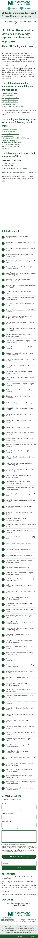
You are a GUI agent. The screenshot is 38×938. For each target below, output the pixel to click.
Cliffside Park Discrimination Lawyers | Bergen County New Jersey (19, 317)
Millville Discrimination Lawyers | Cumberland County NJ (17, 519)
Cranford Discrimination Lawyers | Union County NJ (20, 323)
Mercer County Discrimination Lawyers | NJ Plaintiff (20, 494)
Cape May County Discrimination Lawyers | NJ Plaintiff (20, 304)
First (3, 810)
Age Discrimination (8, 96)
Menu (20, 936)
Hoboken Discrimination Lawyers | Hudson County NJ (20, 415)
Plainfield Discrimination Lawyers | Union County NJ (20, 647)
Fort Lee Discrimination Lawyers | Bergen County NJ (20, 384)
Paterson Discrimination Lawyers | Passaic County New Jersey (20, 629)
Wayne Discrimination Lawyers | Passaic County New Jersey (19, 764)
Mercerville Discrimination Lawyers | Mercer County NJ (21, 501)
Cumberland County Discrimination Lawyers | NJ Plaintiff (21, 329)
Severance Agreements (9, 140)
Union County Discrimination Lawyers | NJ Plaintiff (20, 739)
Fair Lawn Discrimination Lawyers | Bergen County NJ (20, 378)
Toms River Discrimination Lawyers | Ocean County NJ (20, 721)
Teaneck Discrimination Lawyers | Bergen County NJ (20, 715)
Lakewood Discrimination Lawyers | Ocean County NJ (20, 457)
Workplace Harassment (9, 130)
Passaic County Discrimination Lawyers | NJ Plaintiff (20, 616)
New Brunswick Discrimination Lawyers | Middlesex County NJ (20, 561)
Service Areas (18, 21)
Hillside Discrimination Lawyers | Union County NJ (19, 409)
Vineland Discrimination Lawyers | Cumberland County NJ (17, 752)
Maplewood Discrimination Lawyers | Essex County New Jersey (20, 488)
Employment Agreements (10, 146)
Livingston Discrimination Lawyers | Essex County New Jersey (20, 470)
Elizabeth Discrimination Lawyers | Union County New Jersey (20, 354)
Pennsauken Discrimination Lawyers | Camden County (19, 635)
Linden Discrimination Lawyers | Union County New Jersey (19, 464)
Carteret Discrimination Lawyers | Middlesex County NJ (21, 310)
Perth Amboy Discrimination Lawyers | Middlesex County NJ (19, 641)
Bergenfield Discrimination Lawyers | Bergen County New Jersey (21, 267)
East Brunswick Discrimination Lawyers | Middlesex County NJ (19, 335)
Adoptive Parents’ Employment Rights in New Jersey (19, 894)
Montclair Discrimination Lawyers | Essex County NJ (20, 531)
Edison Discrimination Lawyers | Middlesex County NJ (20, 347)
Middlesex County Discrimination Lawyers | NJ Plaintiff (20, 507)
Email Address (7, 821)
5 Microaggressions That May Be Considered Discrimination (17, 877)
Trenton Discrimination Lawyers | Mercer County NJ (20, 727)
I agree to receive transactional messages (14, 844)
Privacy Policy (7, 851)
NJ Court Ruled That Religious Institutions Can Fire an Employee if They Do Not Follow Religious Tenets (19, 886)
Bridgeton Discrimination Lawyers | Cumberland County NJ (18, 280)
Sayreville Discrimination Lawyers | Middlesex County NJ (18, 684)
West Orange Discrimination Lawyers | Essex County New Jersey (21, 782)
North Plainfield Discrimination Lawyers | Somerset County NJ (20, 579)
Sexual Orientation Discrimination (13, 106)
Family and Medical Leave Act (11, 142)
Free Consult (27, 8)
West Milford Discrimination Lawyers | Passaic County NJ (19, 770)
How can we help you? (10, 829)
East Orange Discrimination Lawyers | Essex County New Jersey (21, 341)
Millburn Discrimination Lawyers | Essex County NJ (19, 513)
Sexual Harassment (8, 132)
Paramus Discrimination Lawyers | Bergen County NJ (20, 610)
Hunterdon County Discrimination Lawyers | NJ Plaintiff (21, 433)
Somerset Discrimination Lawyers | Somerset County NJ (21, 702)
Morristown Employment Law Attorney (19, 555)
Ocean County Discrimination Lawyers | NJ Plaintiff (20, 592)
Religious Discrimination (10, 102)
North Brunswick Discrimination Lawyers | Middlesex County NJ (20, 573)
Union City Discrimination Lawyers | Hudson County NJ (21, 733)
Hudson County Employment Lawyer (18, 427)
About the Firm (9, 21)
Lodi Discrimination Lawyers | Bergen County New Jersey (18, 476)
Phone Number (7, 813)
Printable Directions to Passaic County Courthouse (19, 172)
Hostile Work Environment (10, 134)
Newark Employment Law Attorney (17, 567)
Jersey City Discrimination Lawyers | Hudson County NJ (21, 445)
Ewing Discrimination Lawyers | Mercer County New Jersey (19, 372)
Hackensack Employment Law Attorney (19, 403)
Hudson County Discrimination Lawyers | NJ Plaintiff (21, 421)
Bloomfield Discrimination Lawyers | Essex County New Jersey (20, 274)
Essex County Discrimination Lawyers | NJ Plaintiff (20, 366)
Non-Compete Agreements (11, 144)
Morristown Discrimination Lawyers (18, 550)
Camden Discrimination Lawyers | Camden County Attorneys (20, 298)
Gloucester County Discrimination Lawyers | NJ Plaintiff (21, 397)
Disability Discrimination (10, 100)
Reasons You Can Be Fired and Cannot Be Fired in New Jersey (18, 890)
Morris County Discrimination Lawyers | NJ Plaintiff (20, 537)
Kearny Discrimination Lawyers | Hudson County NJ (20, 451)
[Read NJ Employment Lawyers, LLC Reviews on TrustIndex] (7, 919)
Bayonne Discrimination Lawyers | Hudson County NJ (20, 249)
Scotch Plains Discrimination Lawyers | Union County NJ (19, 690)
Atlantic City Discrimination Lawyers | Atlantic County (18, 237)
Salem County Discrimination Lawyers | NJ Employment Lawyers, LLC (20, 678)
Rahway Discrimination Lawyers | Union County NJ (19, 659)
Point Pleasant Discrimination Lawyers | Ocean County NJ (19, 653)
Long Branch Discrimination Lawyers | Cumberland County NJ (19, 482)
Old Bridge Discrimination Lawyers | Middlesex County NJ (18, 598)
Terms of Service (18, 851)
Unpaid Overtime (7, 136)
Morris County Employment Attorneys (18, 544)
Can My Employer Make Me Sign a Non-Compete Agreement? (18, 882)
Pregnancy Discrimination (10, 98)
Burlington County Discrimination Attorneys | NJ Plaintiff (20, 286)
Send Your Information (18, 857)
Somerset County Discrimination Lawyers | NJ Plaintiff (20, 696)
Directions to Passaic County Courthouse (15, 168)
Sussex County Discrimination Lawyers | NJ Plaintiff (20, 709)
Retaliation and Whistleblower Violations (15, 138)
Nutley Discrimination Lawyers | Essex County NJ (19, 586)
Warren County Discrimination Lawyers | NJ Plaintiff (20, 758)
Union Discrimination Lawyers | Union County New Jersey (19, 745)
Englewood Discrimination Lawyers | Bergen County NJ (21, 360)
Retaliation (5, 148)
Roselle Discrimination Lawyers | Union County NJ (19, 672)
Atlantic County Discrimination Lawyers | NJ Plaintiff (20, 243)
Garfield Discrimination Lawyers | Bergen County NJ (20, 390)
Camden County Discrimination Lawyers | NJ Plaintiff (21, 292)
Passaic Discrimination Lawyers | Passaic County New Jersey (20, 622)
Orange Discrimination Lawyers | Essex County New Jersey (19, 604)
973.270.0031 (28, 932)
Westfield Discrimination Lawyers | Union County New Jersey (20, 788)
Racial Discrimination (9, 104)
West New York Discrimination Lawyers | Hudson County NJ (19, 776)
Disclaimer (21, 926)
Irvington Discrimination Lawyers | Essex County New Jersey (19, 439)
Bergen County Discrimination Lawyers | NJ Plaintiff (20, 261)
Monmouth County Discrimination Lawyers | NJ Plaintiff (21, 525)
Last (21, 810)
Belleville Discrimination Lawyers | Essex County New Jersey (19, 255)
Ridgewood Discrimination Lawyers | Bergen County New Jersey (21, 665)
